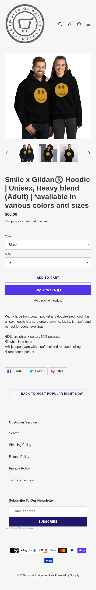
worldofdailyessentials (40, 575)
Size (8, 254)
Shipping (11, 221)
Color (8, 236)
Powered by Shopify (67, 575)
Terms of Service (21, 480)
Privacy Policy (19, 468)
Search (14, 433)
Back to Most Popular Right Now (51, 393)
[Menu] (88, 24)
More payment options (48, 300)
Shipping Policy (20, 445)
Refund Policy (19, 456)
